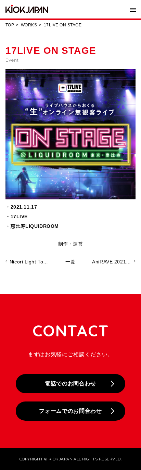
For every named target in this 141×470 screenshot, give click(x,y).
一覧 (70, 261)
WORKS (29, 25)
